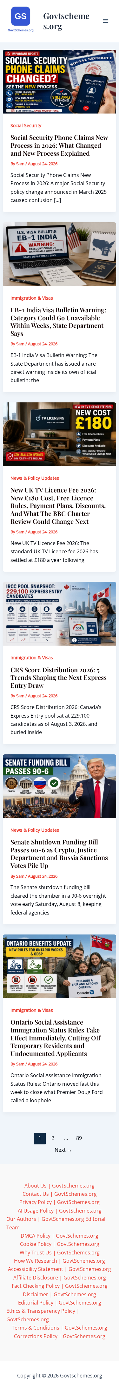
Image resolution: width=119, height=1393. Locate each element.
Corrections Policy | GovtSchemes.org (59, 1336)
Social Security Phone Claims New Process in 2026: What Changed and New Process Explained (59, 145)
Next (63, 1149)
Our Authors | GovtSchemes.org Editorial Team (55, 1223)
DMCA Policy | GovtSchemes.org (59, 1235)
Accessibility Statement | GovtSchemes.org (59, 1269)
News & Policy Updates (34, 478)
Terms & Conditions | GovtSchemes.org (59, 1327)
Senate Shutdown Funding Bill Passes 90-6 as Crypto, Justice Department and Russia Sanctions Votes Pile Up (59, 853)
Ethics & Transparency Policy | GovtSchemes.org (42, 1315)
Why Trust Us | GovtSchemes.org (60, 1252)
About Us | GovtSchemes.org (59, 1185)
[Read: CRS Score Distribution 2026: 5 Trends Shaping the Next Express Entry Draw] (59, 613)
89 (79, 1138)
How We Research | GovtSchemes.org (59, 1260)
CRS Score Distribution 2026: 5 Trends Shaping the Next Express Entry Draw (58, 677)
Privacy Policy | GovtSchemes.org (59, 1202)
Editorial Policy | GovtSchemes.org (59, 1302)
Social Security (25, 125)
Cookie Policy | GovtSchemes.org (59, 1243)
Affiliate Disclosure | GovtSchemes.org (59, 1277)
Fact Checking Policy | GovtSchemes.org (60, 1285)
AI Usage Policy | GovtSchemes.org (60, 1210)
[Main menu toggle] (106, 21)
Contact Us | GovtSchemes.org (60, 1193)
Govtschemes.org (66, 20)
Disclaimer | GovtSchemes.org (59, 1294)
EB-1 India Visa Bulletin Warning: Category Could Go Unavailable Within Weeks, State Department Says (58, 321)
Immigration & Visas (31, 298)
